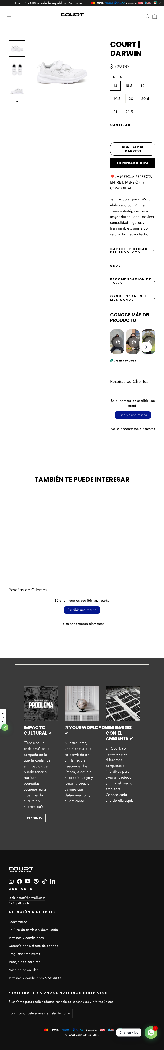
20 (131, 98)
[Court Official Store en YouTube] (27, 881)
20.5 (145, 98)
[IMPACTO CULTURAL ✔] (41, 703)
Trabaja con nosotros (24, 961)
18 (115, 85)
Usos (115, 266)
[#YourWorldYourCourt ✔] (82, 703)
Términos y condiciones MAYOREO (35, 977)
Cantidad (120, 125)
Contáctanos (18, 921)
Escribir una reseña (133, 414)
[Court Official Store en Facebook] (19, 881)
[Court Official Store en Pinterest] (36, 881)
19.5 (117, 98)
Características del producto (129, 250)
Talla (116, 77)
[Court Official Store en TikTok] (44, 881)
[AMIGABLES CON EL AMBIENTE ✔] (123, 703)
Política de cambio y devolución (33, 929)
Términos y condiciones (26, 937)
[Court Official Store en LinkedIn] (52, 881)
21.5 (129, 111)
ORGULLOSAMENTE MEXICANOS (128, 298)
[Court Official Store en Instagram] (11, 881)
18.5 (129, 85)
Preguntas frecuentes (24, 953)
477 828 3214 (19, 903)
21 (115, 111)
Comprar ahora (133, 163)
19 (143, 85)
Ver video (35, 818)
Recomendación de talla (130, 281)
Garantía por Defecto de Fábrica (33, 945)
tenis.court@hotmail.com (27, 897)
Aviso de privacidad (24, 969)
